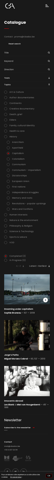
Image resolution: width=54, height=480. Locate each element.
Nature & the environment (23, 220)
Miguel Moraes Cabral (16, 358)
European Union (20, 181)
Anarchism (18, 142)
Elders (12, 119)
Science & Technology (21, 231)
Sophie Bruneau (12, 312)
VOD (11, 242)
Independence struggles (25, 192)
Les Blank (9, 404)
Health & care (17, 131)
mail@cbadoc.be (12, 446)
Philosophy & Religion (21, 225)
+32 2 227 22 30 (11, 450)
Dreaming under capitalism (18, 309)
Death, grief (15, 114)
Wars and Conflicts (22, 209)
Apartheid (17, 147)
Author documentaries (21, 97)
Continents (15, 103)
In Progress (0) (17, 260)
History (13, 136)
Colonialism (18, 159)
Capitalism (18, 153)
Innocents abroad (13, 400)
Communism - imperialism (26, 170)
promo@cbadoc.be (24, 36)
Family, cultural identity (22, 125)
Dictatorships (19, 175)
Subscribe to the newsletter (17, 427)
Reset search (15, 44)
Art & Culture (16, 92)
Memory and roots (22, 198)
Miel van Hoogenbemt (28, 404)
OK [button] (48, 475)
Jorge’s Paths (11, 355)
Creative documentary (21, 108)
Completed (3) (17, 256)
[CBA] (10, 6)
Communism (19, 164)
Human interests (18, 214)
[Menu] (47, 6)
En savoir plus (15, 477)
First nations (19, 186)
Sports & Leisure (18, 237)
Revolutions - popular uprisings (29, 203)
